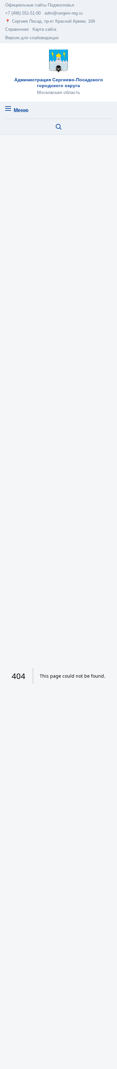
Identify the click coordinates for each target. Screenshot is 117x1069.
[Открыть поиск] (58, 126)
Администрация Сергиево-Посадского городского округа (58, 82)
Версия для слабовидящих (32, 37)
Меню (21, 110)
